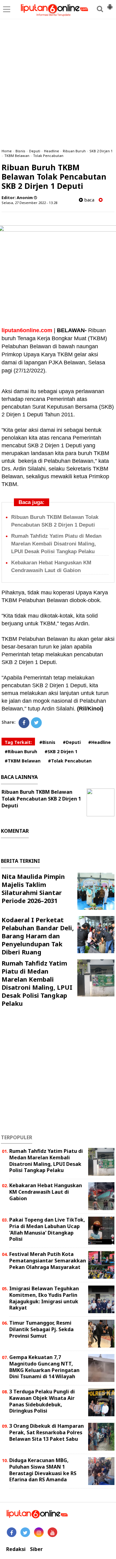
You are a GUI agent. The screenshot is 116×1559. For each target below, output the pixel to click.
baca (88, 199)
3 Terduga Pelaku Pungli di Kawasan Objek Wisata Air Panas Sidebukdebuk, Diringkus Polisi (42, 1401)
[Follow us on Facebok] (11, 1532)
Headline (51, 151)
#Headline (99, 742)
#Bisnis (47, 742)
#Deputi (72, 742)
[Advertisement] (58, 83)
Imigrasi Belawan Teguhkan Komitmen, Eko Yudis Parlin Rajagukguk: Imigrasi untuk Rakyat (44, 1298)
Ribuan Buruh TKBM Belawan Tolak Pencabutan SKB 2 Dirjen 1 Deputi (41, 798)
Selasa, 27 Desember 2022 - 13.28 (29, 202)
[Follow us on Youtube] (52, 1532)
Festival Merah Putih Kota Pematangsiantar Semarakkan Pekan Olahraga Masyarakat (47, 1260)
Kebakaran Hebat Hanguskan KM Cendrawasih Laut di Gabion (45, 1192)
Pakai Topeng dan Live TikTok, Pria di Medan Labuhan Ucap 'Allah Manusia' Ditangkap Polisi (47, 1229)
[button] (110, 4)
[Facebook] (24, 722)
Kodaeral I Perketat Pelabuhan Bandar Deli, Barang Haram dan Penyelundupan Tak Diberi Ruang (38, 936)
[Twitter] (36, 722)
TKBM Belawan (16, 155)
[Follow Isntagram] (38, 1532)
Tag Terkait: (18, 742)
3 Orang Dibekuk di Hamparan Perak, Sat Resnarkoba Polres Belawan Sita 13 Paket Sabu (46, 1432)
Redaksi (16, 1549)
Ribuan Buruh (74, 151)
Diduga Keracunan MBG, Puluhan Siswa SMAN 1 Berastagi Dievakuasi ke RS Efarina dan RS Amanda (42, 1470)
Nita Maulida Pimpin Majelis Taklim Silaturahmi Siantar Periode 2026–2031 (33, 888)
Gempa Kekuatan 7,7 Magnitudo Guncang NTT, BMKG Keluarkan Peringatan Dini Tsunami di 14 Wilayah (44, 1367)
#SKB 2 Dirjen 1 (61, 751)
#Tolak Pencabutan (70, 761)
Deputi (34, 151)
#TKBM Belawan (23, 761)
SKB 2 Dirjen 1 (101, 151)
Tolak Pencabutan (48, 155)
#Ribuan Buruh (21, 751)
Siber (36, 1549)
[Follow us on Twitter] (25, 1532)
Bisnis (20, 151)
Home (7, 151)
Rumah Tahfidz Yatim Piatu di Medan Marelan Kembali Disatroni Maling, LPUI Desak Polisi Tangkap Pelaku (56, 543)
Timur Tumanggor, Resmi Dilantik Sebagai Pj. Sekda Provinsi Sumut (41, 1329)
